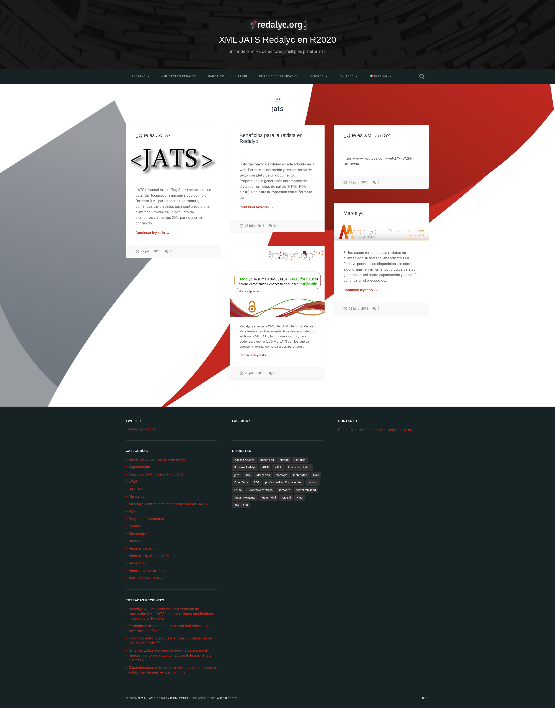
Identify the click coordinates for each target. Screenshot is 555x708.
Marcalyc (216, 76)
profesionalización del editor (283, 482)
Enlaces (347, 76)
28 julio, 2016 (254, 226)
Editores (299, 459)
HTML (278, 467)
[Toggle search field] (422, 76)
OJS (316, 475)
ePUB (133, 481)
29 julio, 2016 (150, 251)
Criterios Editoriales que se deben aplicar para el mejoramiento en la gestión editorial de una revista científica (170, 655)
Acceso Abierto (244, 459)
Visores (316, 76)
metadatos (300, 475)
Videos (134, 541)
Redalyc (139, 76)
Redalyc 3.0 (138, 526)
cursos (284, 459)
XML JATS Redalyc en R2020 (277, 40)
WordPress (227, 698)
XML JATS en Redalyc (179, 76)
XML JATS (241, 505)
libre (248, 475)
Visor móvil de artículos (148, 571)
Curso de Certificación (279, 76)
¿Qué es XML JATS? (366, 135)
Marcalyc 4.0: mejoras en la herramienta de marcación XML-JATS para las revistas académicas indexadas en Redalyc (171, 614)
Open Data (241, 482)
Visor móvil (138, 563)
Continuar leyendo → (152, 233)
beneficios (267, 459)
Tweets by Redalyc (141, 429)
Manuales (136, 496)
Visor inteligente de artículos (152, 556)
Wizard (286, 497)
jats (236, 475)
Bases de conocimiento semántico (157, 459)
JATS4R (241, 76)
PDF (132, 511)
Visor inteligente (142, 548)
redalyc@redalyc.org (397, 430)
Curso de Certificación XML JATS (156, 474)
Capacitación (139, 466)
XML (299, 497)
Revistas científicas (260, 490)
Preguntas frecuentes (146, 519)
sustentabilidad (306, 490)
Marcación (263, 475)
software (284, 490)
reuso (238, 490)
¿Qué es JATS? (153, 135)
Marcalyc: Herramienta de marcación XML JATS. (168, 504)
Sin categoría (139, 533)
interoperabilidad (299, 467)
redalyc (312, 482)
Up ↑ (425, 698)
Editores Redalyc (245, 467)
